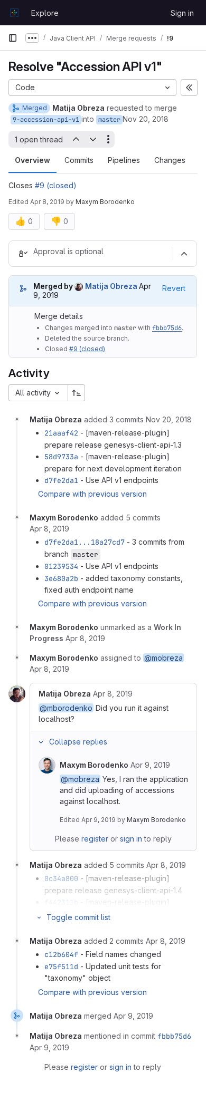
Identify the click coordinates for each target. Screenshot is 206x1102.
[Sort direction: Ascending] (76, 392)
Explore (45, 12)
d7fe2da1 (61, 480)
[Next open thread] (93, 139)
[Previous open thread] (75, 139)
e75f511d (61, 966)
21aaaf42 (61, 433)
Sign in (182, 12)
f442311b (61, 902)
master (109, 119)
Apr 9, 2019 (98, 820)
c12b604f (61, 954)
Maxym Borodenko (156, 820)
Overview (32, 160)
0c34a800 (61, 878)
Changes (169, 160)
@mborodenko (66, 707)
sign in (131, 838)
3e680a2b (61, 578)
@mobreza (163, 657)
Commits (78, 160)
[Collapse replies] (40, 742)
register (94, 838)
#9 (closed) (56, 185)
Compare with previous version (92, 493)
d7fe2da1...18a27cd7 (84, 542)
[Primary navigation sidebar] (12, 38)
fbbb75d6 (167, 328)
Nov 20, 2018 (145, 118)
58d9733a (61, 456)
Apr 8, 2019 (47, 202)
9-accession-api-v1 (46, 119)
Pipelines (124, 160)
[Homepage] (14, 12)
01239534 (61, 566)
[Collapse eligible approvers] (183, 253)
